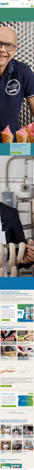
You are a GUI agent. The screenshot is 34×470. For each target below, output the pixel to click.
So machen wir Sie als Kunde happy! (18, 146)
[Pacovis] (3, 3)
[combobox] (22, 6)
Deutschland (31, 0)
